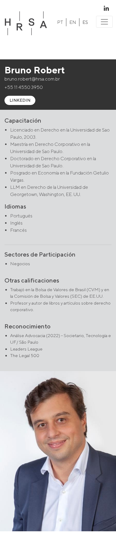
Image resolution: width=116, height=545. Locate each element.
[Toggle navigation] (104, 22)
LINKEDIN (20, 100)
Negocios (20, 263)
